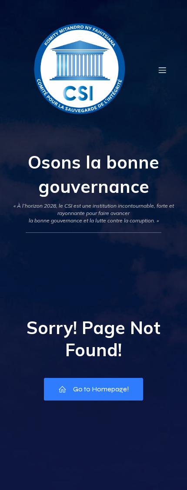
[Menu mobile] (162, 70)
